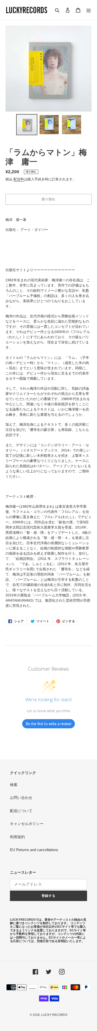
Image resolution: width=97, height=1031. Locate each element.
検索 (13, 785)
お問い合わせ (21, 797)
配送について (21, 811)
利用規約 (17, 837)
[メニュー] (88, 10)
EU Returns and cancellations (34, 850)
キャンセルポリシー (27, 824)
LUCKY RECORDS (54, 1015)
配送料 (18, 179)
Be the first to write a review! (48, 723)
